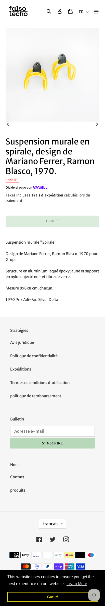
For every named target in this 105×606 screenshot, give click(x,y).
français (51, 523)
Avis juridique (22, 342)
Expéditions (20, 369)
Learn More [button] (77, 584)
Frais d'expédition (47, 195)
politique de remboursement (35, 395)
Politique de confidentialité (34, 355)
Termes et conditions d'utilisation (40, 382)
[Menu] (96, 11)
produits (17, 490)
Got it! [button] (52, 597)
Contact (17, 477)
